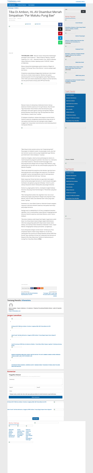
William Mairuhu (70, 112)
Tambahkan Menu (80, 1)
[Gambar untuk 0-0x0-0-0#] (27, 24)
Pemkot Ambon (70, 95)
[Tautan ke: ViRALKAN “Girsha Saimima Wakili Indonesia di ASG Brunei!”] (12, 427)
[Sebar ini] (60, 24)
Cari (66, 9)
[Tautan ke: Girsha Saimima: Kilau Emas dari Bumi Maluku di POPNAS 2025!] (21, 427)
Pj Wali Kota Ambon (71, 115)
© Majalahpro (68, 218)
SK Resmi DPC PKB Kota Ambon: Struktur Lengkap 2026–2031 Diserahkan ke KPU (31, 326)
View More (35, 418)
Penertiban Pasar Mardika (72, 120)
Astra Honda (69, 109)
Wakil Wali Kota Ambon (72, 103)
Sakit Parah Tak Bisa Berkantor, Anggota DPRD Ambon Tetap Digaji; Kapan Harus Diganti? (34, 335)
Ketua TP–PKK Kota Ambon (72, 118)
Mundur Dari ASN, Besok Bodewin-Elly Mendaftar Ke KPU (29, 293)
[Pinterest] (38, 288)
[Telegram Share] (60, 38)
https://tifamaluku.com (14, 311)
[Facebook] (31, 288)
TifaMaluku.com (14, 1)
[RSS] (41, 288)
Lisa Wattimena (70, 106)
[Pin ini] (60, 33)
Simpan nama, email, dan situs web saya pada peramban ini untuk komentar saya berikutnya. (33, 394)
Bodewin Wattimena (71, 98)
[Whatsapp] (60, 42)
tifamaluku (26, 300)
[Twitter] (35, 288)
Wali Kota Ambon (70, 100)
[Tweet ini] (60, 29)
